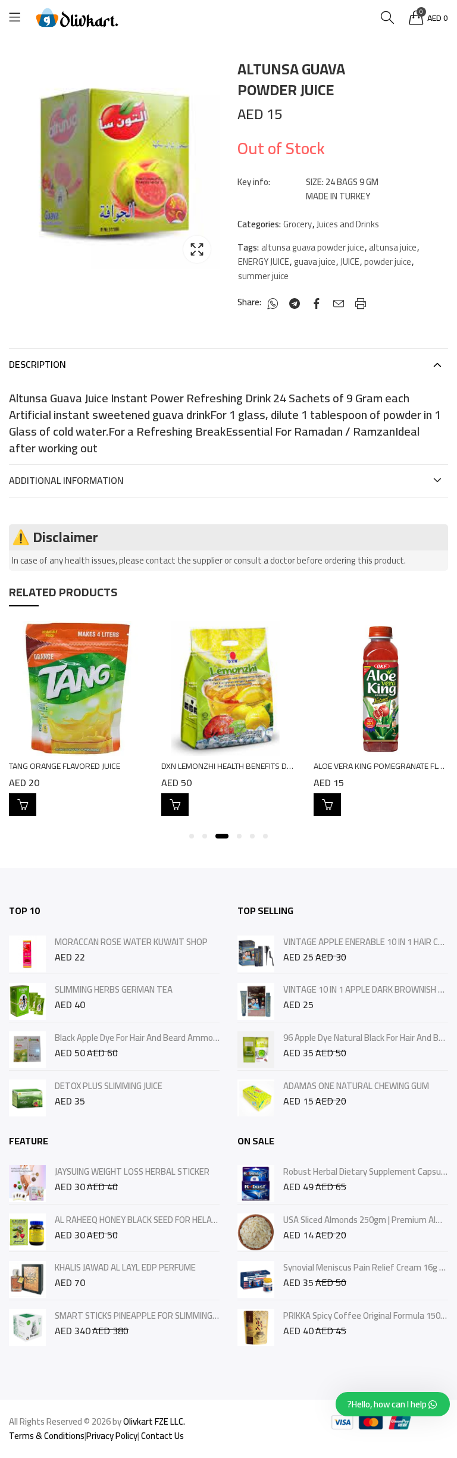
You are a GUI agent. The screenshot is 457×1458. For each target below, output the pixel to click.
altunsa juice (393, 247)
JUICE (349, 262)
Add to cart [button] (22, 804)
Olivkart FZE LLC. (154, 1421)
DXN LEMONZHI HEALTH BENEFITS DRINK (232, 766)
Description (37, 364)
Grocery (297, 224)
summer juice (263, 276)
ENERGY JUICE (263, 262)
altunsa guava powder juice (312, 247)
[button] (191, 836)
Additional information (66, 480)
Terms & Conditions (46, 1435)
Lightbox (197, 249)
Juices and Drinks (348, 224)
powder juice (387, 262)
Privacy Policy (111, 1435)
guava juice (315, 262)
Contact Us (162, 1435)
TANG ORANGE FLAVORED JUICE (64, 766)
